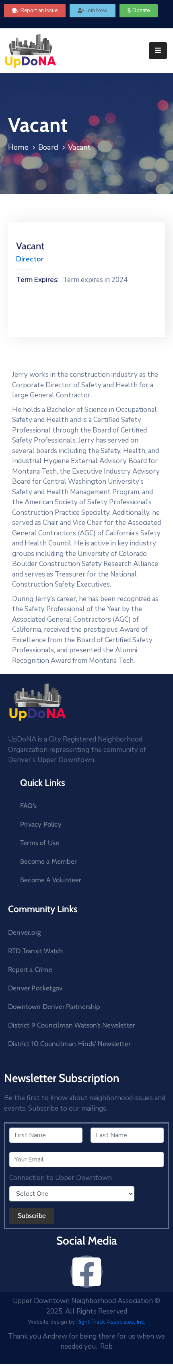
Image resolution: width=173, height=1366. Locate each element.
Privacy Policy (41, 824)
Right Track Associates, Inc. (110, 1322)
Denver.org (24, 932)
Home (18, 147)
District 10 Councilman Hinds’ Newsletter (69, 1044)
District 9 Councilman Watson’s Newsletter (71, 1025)
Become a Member (48, 861)
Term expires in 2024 (95, 280)
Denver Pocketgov (35, 988)
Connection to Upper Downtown (60, 1178)
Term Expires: (37, 280)
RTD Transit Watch (35, 951)
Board (48, 147)
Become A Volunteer (50, 880)
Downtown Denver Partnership (54, 1007)
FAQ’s (28, 806)
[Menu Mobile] (158, 50)
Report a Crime (30, 969)
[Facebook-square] (86, 1271)
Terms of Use (39, 843)
